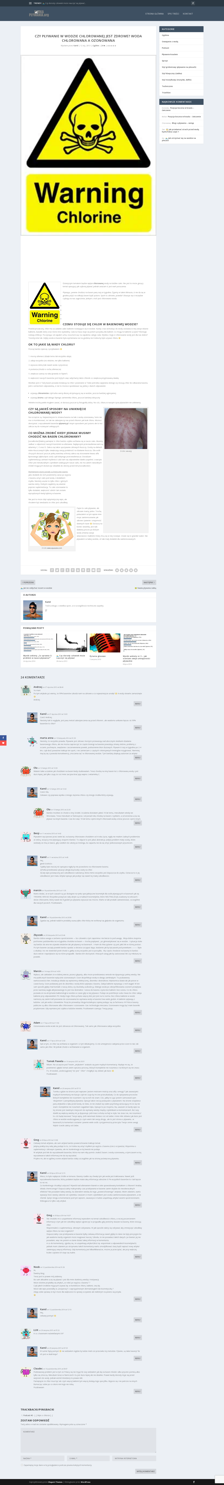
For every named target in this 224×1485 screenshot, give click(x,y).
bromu (41, 397)
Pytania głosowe (98, 656)
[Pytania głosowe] (105, 643)
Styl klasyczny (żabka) (172, 73)
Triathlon (166, 92)
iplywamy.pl (63, 423)
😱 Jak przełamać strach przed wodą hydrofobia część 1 (180, 130)
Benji (36, 833)
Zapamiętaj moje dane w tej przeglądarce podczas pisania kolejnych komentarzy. (58, 1465)
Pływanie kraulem (170, 54)
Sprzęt (165, 60)
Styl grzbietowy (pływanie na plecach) (179, 67)
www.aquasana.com (54, 548)
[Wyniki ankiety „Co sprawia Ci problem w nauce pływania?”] (38, 643)
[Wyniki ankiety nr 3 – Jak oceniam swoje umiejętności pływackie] (138, 643)
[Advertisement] (96, 16)
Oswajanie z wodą (170, 41)
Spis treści (173, 14)
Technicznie (167, 86)
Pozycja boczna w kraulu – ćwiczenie (178, 109)
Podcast (165, 48)
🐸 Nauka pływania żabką (53, 3)
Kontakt (188, 14)
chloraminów (43, 393)
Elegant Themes (55, 1482)
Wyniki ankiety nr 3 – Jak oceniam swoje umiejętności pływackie (136, 658)
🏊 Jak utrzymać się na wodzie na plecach (179, 139)
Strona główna (154, 14)
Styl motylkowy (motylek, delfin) (176, 80)
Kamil (76, 45)
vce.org (128, 451)
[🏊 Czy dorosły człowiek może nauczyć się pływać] (71, 643)
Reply (137, 703)
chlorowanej (98, 283)
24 (102, 45)
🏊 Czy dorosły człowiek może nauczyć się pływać (70, 656)
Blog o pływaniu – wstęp (183, 123)
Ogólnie (96, 45)
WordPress (85, 1482)
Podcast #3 (28, 1415)
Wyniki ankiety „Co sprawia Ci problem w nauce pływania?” (37, 656)
